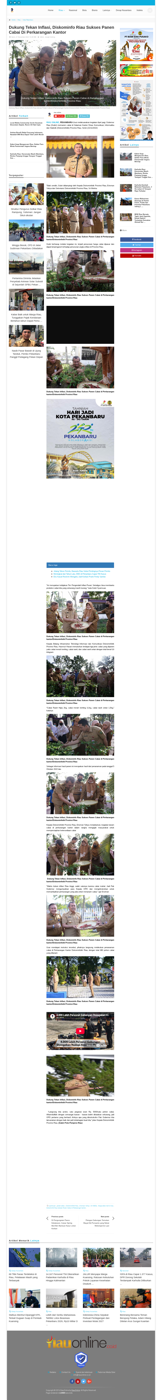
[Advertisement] (80, 544)
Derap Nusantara (123, 10)
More (124, 230)
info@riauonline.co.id (81, 1375)
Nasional (73, 10)
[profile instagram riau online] (19, 3)
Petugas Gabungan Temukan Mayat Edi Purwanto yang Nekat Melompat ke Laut (96, 1223)
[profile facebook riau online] (11, 3)
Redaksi (53, 1372)
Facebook (137, 239)
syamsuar (52, 1206)
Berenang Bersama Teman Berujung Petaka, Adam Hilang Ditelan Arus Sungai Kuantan (135, 1318)
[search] (150, 10)
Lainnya (106, 10)
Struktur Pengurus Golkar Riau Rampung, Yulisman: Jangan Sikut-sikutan (26, 212)
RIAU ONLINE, (52, 122)
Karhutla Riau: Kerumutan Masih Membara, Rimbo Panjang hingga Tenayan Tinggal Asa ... (27, 156)
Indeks (140, 10)
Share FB (85, 116)
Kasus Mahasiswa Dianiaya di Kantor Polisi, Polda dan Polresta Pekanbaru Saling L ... (142, 202)
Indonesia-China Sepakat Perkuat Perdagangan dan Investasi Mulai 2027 (96, 1318)
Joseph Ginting (50, 37)
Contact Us (66, 1372)
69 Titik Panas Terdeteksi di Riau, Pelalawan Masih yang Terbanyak (23, 1277)
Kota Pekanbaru (28, 20)
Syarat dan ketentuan (84, 1372)
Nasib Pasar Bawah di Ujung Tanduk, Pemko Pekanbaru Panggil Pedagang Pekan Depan (26, 353)
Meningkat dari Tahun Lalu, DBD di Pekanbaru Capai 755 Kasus (80, 574)
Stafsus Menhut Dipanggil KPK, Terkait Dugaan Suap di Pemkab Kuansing (25, 1318)
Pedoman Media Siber (106, 1372)
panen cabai (61, 1206)
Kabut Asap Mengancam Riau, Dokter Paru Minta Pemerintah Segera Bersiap (26, 145)
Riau (61, 10)
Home (50, 10)
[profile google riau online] (89, 1381)
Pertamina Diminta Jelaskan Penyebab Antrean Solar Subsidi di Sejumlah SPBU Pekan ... (26, 281)
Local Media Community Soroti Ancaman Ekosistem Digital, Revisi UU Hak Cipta (26, 124)
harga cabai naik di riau (105, 1206)
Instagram (137, 250)
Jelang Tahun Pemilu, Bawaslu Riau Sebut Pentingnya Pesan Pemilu (82, 571)
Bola (84, 10)
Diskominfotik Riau (72, 1206)
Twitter (137, 245)
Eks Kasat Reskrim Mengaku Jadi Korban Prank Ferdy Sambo (80, 577)
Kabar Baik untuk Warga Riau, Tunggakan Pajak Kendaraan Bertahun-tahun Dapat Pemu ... (26, 317)
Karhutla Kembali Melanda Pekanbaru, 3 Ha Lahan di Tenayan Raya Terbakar (143, 188)
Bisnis (94, 10)
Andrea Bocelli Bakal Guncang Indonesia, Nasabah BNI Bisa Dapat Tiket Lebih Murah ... (27, 134)
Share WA (72, 116)
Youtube (137, 256)
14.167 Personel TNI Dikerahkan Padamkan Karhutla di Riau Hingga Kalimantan (62, 1277)
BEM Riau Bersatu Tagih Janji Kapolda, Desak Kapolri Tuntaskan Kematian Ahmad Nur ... (143, 218)
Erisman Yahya (84, 1206)
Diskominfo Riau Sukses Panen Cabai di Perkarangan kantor (66, 1208)
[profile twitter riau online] (15, 3)
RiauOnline (76, 1390)
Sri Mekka (94, 1206)
